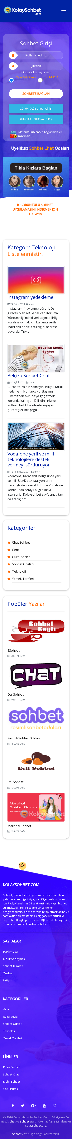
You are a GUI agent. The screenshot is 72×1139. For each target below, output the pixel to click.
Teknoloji (19, 571)
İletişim (7, 980)
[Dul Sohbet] (36, 675)
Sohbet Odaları (23, 564)
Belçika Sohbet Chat (28, 375)
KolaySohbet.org (35, 1125)
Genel (16, 550)
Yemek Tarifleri (23, 579)
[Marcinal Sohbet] (36, 807)
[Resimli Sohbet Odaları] (36, 719)
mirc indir (24, 136)
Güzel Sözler (21, 557)
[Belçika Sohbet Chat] (36, 357)
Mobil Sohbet (11, 1081)
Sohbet (24, 1121)
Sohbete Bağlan (36, 94)
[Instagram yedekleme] (36, 279)
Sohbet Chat (11, 1074)
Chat (13, 1121)
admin (32, 304)
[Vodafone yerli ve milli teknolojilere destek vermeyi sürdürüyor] (36, 436)
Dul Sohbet (15, 694)
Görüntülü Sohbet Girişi (36, 108)
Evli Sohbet (15, 782)
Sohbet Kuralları (13, 966)
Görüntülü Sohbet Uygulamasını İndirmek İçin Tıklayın (35, 209)
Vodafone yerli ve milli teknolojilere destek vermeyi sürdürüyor (30, 459)
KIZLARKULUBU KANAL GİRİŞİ (36, 119)
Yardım (7, 973)
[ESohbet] (36, 631)
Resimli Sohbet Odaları (23, 738)
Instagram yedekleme (30, 297)
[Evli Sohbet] (36, 763)
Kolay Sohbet (11, 1067)
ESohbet (13, 650)
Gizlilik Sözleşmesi (14, 959)
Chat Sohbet (21, 542)
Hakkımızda (10, 951)
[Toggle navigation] (64, 10)
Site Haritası (10, 1089)
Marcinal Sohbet (19, 826)
